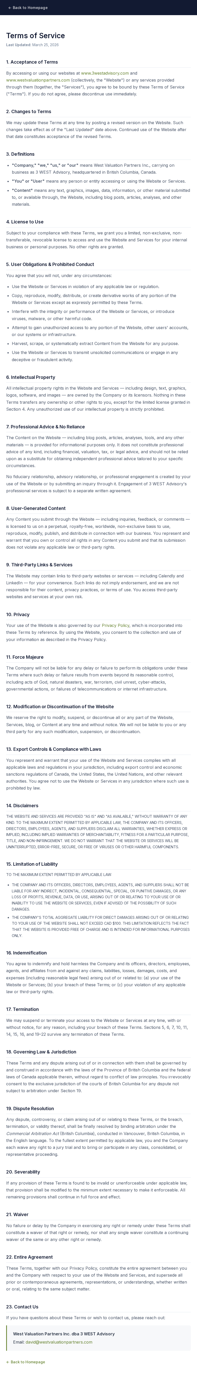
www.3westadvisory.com (105, 73)
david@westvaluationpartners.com (59, 1342)
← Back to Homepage (28, 7)
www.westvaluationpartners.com (38, 80)
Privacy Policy (115, 625)
